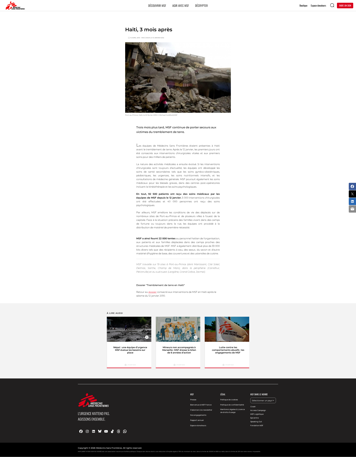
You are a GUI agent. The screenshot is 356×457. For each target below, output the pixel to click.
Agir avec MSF (180, 5)
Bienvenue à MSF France (201, 404)
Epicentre (254, 418)
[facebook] (81, 431)
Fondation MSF (256, 425)
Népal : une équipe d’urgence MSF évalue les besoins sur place (130, 350)
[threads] (118, 431)
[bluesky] (100, 431)
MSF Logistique (257, 414)
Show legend (147, 337)
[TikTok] (112, 431)
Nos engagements (198, 415)
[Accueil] (15, 5)
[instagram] (87, 431)
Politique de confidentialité (232, 404)
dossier (152, 292)
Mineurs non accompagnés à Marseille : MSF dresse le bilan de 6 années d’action (179, 350)
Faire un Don (345, 5)
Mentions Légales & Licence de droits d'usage (232, 410)
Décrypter (201, 5)
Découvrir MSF (157, 5)
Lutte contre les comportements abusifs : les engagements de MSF (228, 350)
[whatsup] (125, 431)
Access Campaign (258, 410)
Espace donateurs (198, 425)
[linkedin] (93, 431)
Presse (193, 399)
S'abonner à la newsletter (201, 410)
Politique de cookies (229, 399)
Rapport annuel (197, 420)
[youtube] (106, 431)
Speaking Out (256, 421)
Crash (253, 406)
